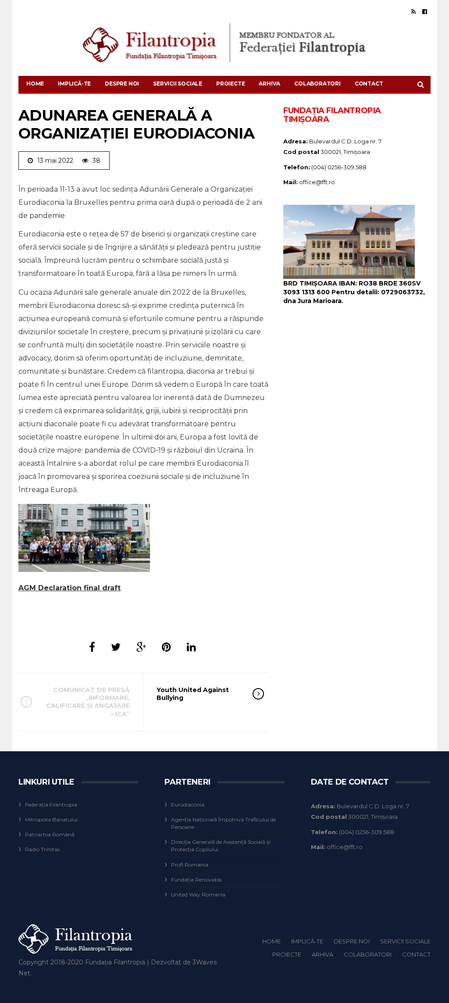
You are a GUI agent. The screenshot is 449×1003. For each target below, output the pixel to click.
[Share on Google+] (141, 647)
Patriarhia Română (50, 834)
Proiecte (230, 83)
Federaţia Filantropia (51, 804)
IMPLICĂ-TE (74, 83)
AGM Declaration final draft (69, 588)
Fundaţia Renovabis (196, 879)
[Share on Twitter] (116, 647)
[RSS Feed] (413, 11)
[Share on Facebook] (92, 647)
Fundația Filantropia (115, 962)
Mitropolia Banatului (51, 819)
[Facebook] (424, 11)
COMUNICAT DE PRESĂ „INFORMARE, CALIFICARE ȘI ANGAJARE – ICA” (88, 702)
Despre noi (122, 83)
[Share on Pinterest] (166, 647)
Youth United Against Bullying (193, 694)
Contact (369, 83)
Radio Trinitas (42, 849)
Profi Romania (189, 864)
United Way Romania (198, 894)
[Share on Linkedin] (191, 647)
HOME (35, 83)
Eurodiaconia (187, 804)
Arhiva (269, 83)
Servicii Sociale (177, 83)
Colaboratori (317, 83)
